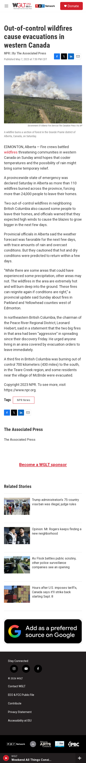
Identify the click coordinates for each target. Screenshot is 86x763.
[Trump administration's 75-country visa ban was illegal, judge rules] (17, 506)
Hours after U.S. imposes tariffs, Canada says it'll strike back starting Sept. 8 (54, 592)
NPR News (23, 400)
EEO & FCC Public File (21, 694)
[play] (6, 758)
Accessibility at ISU (20, 720)
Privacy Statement (20, 712)
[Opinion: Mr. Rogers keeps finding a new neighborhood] (17, 535)
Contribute (14, 703)
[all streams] (80, 758)
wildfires (11, 152)
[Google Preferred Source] (43, 631)
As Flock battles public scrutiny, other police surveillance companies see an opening (54, 563)
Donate (73, 6)
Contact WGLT (17, 686)
